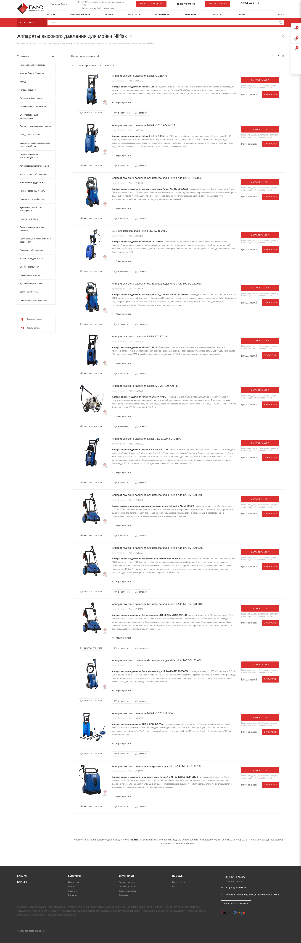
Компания (74, 876)
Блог (174, 886)
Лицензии (72, 891)
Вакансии (72, 895)
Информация (127, 876)
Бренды (22, 882)
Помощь (177, 876)
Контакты (72, 886)
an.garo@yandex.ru (235, 887)
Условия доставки (127, 886)
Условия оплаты (127, 882)
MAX (279, 3)
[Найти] (280, 22)
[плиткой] (273, 56)
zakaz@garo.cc (186, 3)
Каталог (22, 876)
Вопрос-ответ (178, 882)
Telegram (273, 3)
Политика (123, 895)
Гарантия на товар (127, 891)
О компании (73, 882)
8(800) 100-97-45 (250, 2)
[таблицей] (283, 56)
